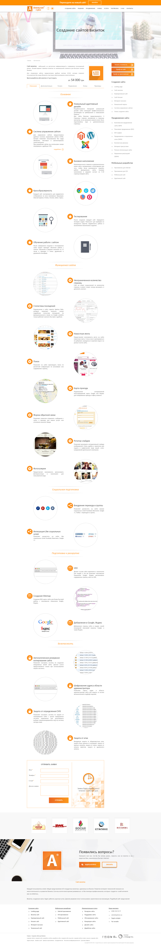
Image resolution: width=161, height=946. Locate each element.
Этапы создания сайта (121, 111)
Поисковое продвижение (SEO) (124, 129)
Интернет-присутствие (121, 146)
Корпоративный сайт (121, 94)
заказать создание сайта (92, 938)
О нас (122, 8)
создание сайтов (31, 938)
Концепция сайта (90, 921)
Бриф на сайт (121, 69)
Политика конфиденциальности (72, 940)
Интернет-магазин (120, 101)
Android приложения (64, 911)
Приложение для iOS (121, 171)
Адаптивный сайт (120, 178)
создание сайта (39, 938)
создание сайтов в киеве (80, 938)
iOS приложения (63, 915)
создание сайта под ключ (67, 938)
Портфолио (115, 8)
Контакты (130, 8)
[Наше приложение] (112, 937)
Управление (72, 86)
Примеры (97, 86)
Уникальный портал (120, 104)
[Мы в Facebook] (103, 937)
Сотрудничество (59, 940)
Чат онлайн (115, 921)
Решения (81, 8)
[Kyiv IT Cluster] (115, 937)
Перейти (95, 2)
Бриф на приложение (121, 74)
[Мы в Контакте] (108, 937)
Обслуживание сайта (91, 918)
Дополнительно (46, 86)
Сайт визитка (118, 90)
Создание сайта (70, 8)
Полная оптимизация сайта (123, 150)
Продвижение (90, 8)
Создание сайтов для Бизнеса (39, 936)
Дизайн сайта (89, 925)
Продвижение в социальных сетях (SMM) (123, 138)
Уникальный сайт (36, 928)
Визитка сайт (35, 915)
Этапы (85, 86)
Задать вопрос (115, 918)
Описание (33, 86)
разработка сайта (57, 938)
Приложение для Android (122, 168)
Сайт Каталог (118, 97)
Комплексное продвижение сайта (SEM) (123, 124)
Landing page (118, 87)
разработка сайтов (47, 938)
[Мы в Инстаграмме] (105, 937)
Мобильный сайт (119, 175)
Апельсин (36, 8)
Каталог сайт (35, 921)
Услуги (106, 8)
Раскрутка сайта (90, 911)
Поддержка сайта (90, 915)
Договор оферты (85, 940)
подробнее (57, 149)
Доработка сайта (90, 928)
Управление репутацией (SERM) (122, 155)
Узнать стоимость (121, 65)
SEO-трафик (118, 133)
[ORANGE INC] (126, 936)
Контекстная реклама (121, 143)
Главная (29, 60)
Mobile (99, 8)
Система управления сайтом (123, 108)
